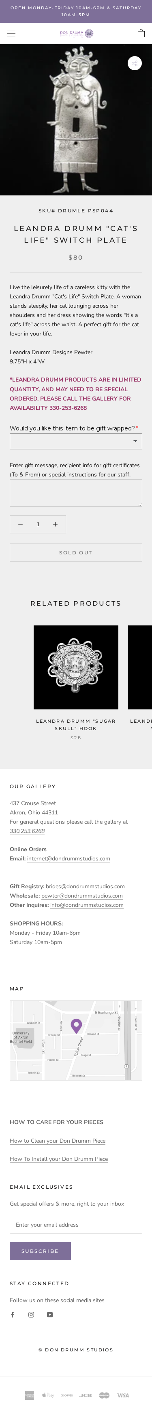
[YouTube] (50, 1314)
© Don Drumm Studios (76, 1350)
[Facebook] (12, 1314)
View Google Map (76, 1040)
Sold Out (75, 553)
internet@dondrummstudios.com (68, 858)
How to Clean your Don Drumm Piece (57, 1141)
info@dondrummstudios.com (87, 905)
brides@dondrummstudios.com (85, 886)
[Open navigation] (11, 34)
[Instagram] (31, 1314)
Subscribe (40, 1251)
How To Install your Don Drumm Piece (59, 1159)
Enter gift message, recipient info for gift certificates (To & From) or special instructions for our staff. (75, 470)
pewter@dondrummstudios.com (82, 896)
